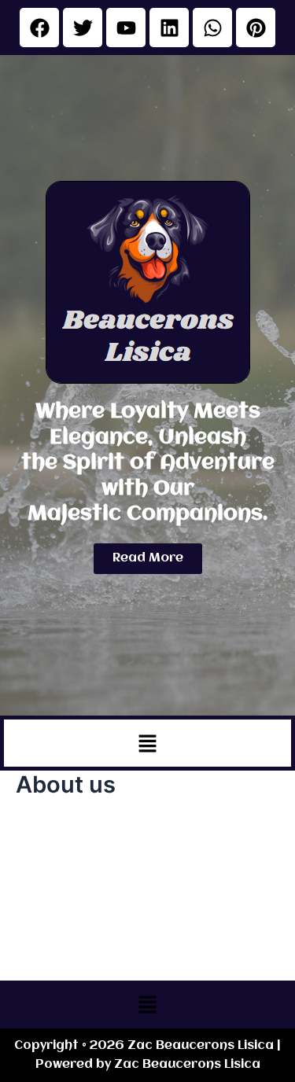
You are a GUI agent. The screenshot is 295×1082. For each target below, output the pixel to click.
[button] (147, 743)
